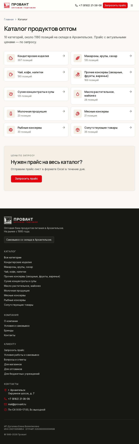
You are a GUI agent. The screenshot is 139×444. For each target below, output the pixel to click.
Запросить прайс (115, 5)
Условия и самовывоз (16, 325)
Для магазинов (13, 364)
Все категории (12, 257)
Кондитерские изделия (18, 262)
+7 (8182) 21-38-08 (90, 5)
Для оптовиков (13, 369)
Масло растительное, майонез (22, 285)
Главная (9, 19)
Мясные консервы (15, 295)
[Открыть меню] (132, 5)
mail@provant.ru (17, 404)
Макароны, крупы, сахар (18, 266)
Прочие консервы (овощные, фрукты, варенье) (32, 276)
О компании (11, 321)
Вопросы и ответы (15, 359)
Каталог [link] (22, 19)
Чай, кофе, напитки (15, 271)
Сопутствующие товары (18, 304)
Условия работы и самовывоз (21, 354)
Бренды (8, 330)
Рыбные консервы (15, 300)
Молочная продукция (16, 290)
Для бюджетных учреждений (21, 373)
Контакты (9, 335)
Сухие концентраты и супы (20, 281)
